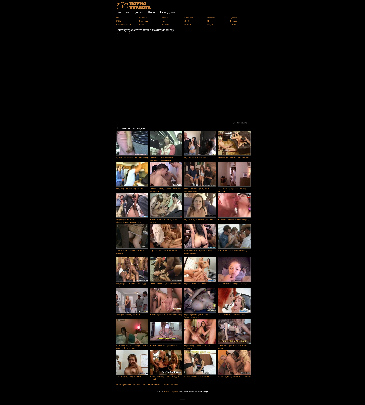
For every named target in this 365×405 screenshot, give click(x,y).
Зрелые (165, 18)
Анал (118, 18)
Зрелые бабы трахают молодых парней (164, 377)
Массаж (211, 18)
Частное (234, 24)
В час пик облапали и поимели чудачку (130, 251)
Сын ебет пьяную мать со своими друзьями (165, 189)
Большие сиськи (123, 24)
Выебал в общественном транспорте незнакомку (161, 158)
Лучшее (138, 12)
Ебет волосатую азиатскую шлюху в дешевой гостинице (132, 346)
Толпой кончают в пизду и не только (163, 220)
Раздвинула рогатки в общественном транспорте (128, 220)
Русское (233, 18)
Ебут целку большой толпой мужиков (197, 346)
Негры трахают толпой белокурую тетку (132, 284)
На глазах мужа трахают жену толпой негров (198, 251)
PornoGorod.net (171, 384)
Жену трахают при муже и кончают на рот (196, 189)
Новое (152, 12)
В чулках (142, 18)
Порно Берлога (171, 391)
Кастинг (165, 24)
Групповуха (121, 34)
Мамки (187, 24)
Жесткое (142, 24)
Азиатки (132, 34)
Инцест (165, 21)
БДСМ (118, 21)
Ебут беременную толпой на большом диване (197, 315)
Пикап (210, 21)
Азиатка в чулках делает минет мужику (232, 346)
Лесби (187, 21)
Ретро (210, 24)
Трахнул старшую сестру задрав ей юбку (233, 189)
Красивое (188, 18)
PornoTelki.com (139, 384)
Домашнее (143, 21)
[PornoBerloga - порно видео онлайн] (134, 8)
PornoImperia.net (123, 384)
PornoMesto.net (155, 384)
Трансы (233, 21)
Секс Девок (168, 12)
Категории (122, 12)
